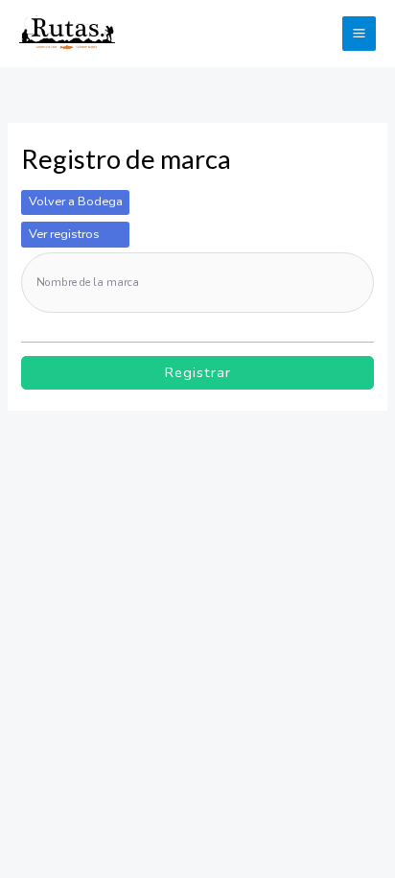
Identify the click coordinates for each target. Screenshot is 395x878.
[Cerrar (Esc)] (199, 481)
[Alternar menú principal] (359, 33)
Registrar (198, 372)
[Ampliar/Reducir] (27, 481)
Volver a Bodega (76, 201)
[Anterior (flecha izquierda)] (27, 512)
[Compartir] (142, 481)
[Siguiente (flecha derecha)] (84, 512)
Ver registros (64, 234)
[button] (316, 33)
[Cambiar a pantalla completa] (84, 481)
